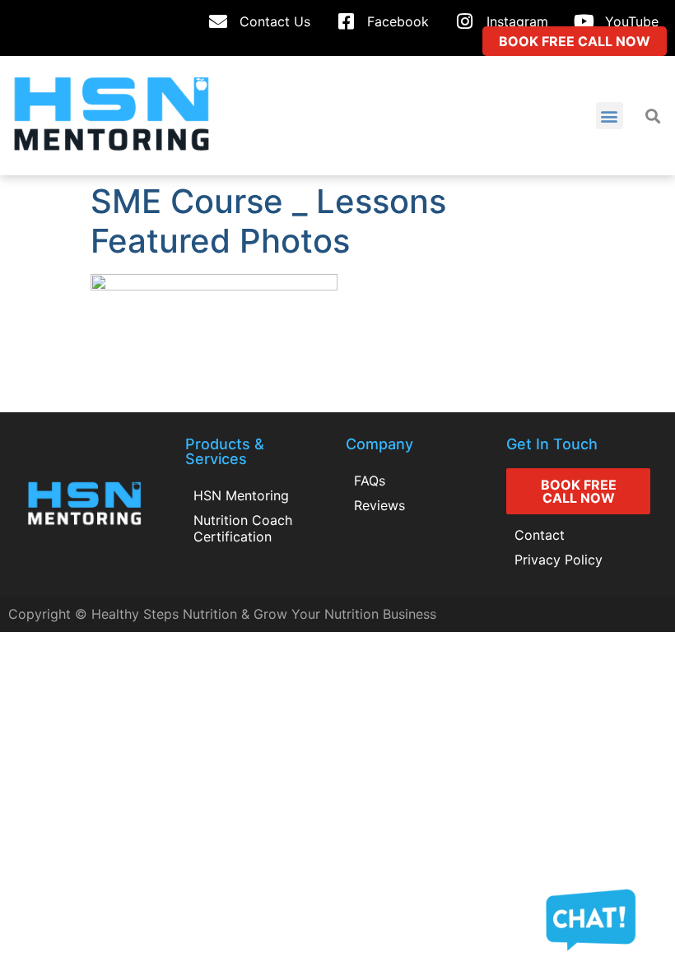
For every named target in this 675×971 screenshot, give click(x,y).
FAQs (369, 480)
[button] (609, 115)
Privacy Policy (558, 559)
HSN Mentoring (241, 495)
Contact (539, 535)
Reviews (379, 505)
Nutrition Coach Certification (242, 528)
